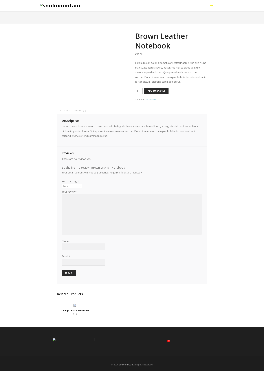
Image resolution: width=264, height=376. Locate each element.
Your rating (70, 181)
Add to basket (156, 91)
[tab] (64, 110)
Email (66, 256)
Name (66, 241)
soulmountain (126, 364)
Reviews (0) (80, 110)
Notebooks (151, 99)
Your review (70, 191)
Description (64, 110)
